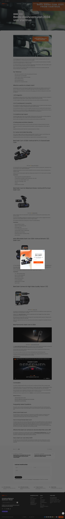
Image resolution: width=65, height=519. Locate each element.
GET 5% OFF (38, 262)
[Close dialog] (43, 250)
